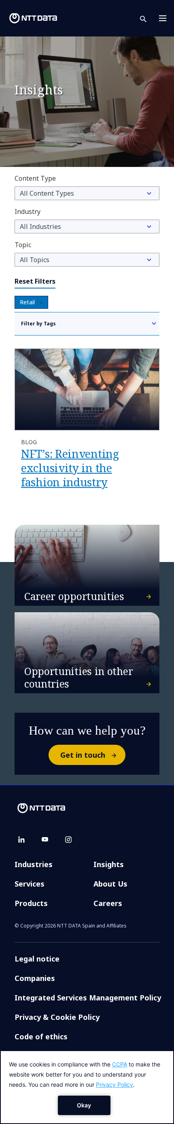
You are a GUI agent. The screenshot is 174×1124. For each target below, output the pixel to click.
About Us (110, 884)
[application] (87, 1087)
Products (31, 903)
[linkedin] (21, 839)
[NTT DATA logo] (33, 18)
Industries (34, 864)
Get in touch (82, 755)
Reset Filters (35, 281)
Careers (107, 903)
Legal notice (37, 959)
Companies (35, 978)
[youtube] (45, 839)
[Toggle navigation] (165, 18)
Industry (27, 211)
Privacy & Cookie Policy (57, 1017)
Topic (23, 244)
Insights (108, 864)
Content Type (35, 178)
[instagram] (68, 839)
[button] (148, 18)
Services (30, 884)
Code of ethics (41, 1036)
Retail (27, 302)
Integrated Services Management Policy (88, 997)
